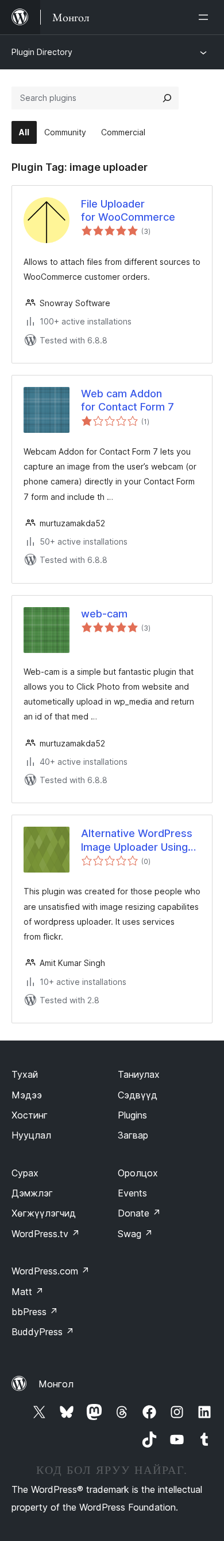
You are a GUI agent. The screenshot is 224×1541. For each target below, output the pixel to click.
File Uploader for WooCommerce (128, 210)
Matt (27, 1291)
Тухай (24, 1074)
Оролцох (138, 1173)
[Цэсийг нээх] (205, 17)
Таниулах (139, 1074)
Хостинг (29, 1115)
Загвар (133, 1135)
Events (132, 1193)
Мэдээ (26, 1095)
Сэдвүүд (137, 1095)
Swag (135, 1233)
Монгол (56, 1384)
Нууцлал (31, 1135)
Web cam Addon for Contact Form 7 (127, 400)
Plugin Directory (41, 52)
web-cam (104, 614)
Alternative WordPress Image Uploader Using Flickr (136, 840)
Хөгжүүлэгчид (43, 1213)
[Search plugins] (167, 98)
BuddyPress (42, 1331)
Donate (139, 1213)
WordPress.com (50, 1271)
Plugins (132, 1115)
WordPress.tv (45, 1233)
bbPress (34, 1311)
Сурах (24, 1173)
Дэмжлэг (32, 1193)
